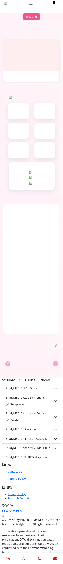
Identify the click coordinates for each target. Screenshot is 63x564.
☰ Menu (31, 17)
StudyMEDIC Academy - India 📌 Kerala (25, 416)
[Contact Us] (8, 558)
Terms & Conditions (21, 498)
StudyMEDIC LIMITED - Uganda (26, 457)
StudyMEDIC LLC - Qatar (21, 388)
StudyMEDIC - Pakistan (21, 429)
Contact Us (15, 472)
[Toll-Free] (39, 558)
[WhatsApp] (23, 558)
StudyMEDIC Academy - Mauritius (28, 448)
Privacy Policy (17, 494)
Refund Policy (17, 479)
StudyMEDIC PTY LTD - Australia (27, 439)
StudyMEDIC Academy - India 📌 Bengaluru (25, 401)
